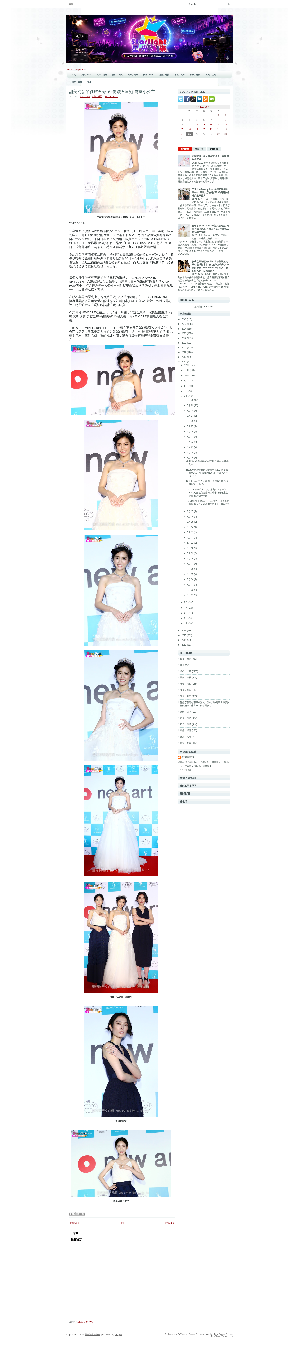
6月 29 (190, 405)
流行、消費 (102, 74)
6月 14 (190, 527)
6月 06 (190, 569)
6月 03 (190, 584)
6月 (186, 396)
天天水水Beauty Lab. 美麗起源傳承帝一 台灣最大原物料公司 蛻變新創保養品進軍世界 (210, 192)
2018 (184, 357)
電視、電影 (179, 74)
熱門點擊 (185, 149)
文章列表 (214, 149)
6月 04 (190, 579)
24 (182, 134)
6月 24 (190, 431)
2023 (184, 333)
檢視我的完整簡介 (185, 770)
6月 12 (190, 537)
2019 (184, 352)
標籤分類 (199, 149)
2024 (184, 328)
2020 (184, 347)
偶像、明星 (86, 74)
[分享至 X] (77, 1214)
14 (211, 124)
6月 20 (190, 452)
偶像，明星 (185, 690)
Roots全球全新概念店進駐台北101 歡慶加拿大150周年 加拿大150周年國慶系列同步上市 (207, 472)
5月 (186, 602)
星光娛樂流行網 (188, 757)
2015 (184, 635)
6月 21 (190, 447)
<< (197, 107)
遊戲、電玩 (133, 74)
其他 (89, 82)
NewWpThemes (180, 1334)
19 (197, 129)
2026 (184, 319)
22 (218, 129)
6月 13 (190, 532)
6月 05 (190, 574)
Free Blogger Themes (223, 1334)
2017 (184, 361)
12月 (187, 365)
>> (209, 107)
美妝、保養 (148, 74)
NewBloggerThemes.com (222, 1336)
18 (189, 129)
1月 (186, 623)
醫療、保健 (195, 74)
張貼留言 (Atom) (84, 1321)
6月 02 (190, 590)
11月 (187, 370)
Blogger (209, 306)
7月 (186, 391)
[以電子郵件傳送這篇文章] (70, 1214)
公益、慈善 (164, 74)
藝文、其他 (185, 736)
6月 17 (190, 511)
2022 (184, 338)
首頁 (71, 4)
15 (218, 124)
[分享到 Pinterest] (83, 1214)
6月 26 (190, 421)
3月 (186, 613)
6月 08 (190, 558)
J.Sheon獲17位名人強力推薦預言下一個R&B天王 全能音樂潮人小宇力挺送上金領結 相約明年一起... (207, 492)
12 (197, 124)
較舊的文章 (169, 1223)
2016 (184, 630)
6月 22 (190, 442)
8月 (186, 386)
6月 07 (190, 563)
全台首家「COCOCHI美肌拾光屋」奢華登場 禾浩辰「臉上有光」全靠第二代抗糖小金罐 (210, 228)
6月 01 (190, 595)
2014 (184, 640)
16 (225, 124)
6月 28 (190, 410)
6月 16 (190, 516)
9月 (186, 380)
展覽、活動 (211, 74)
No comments (111, 96)
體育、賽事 (77, 82)
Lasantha (208, 1334)
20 (204, 129)
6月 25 (190, 426)
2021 (184, 342)
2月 (186, 618)
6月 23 (190, 436)
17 (182, 129)
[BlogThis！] (74, 1214)
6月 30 (190, 400)
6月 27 (190, 415)
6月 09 (190, 553)
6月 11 (190, 542)
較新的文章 (75, 1223)
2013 (184, 645)
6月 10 (190, 548)
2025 (184, 324)
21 (211, 129)
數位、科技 (117, 74)
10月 (187, 375)
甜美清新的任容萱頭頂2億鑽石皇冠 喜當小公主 (112, 91)
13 (204, 124)
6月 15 (190, 522)
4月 (186, 607)
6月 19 (190, 457)
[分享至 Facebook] (80, 1214)
